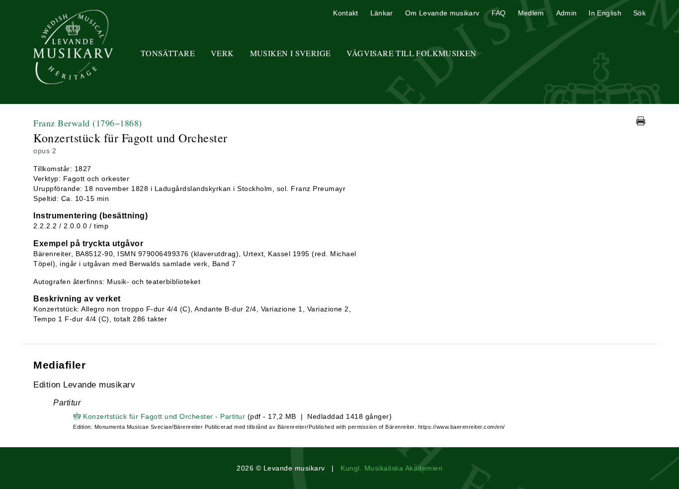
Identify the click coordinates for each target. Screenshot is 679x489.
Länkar (381, 13)
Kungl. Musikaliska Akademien (391, 468)
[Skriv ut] (641, 121)
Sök (639, 13)
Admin (566, 13)
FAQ (499, 13)
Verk (222, 53)
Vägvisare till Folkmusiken (411, 53)
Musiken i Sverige (290, 53)
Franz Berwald (87, 123)
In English (605, 13)
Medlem (531, 13)
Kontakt (345, 13)
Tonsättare (168, 53)
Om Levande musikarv (442, 13)
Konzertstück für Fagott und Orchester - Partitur (164, 416)
